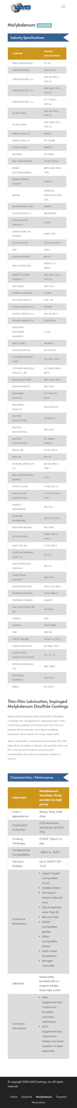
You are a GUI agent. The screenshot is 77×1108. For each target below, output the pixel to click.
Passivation (38, 1102)
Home (13, 1096)
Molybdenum (44, 1096)
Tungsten (61, 1096)
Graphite (26, 1096)
